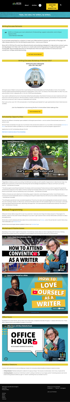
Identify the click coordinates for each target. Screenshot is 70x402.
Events (4, 397)
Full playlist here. (35, 312)
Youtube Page (35, 224)
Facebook (50, 388)
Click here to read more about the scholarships (13, 131)
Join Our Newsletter (35, 111)
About (3, 396)
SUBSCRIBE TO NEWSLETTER (52, 6)
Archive (4, 393)
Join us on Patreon (52, 391)
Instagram (63, 388)
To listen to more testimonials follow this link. (35, 178)
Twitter (57, 388)
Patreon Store (17, 221)
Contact (4, 399)
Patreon (42, 220)
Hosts (3, 394)
